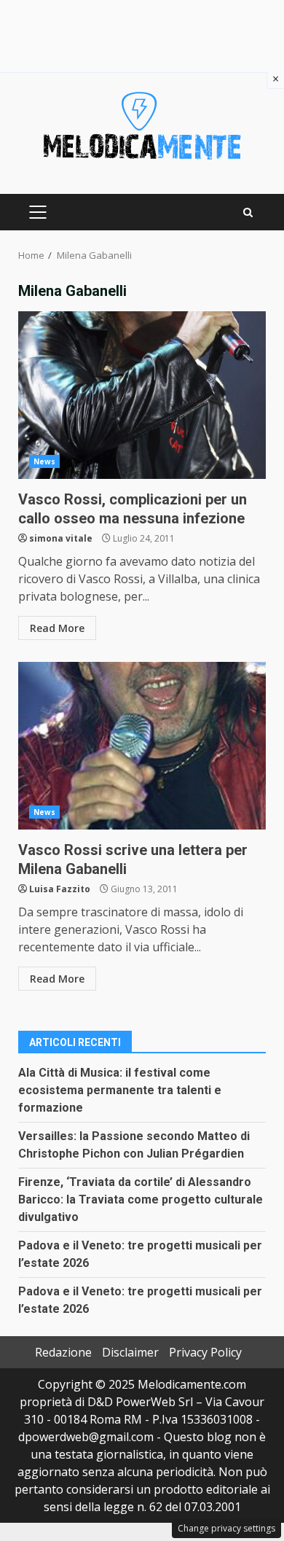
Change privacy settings (226, 1528)
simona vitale (60, 538)
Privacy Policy (205, 1352)
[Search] (248, 212)
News (44, 461)
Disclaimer (130, 1352)
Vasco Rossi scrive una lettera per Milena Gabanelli (142, 746)
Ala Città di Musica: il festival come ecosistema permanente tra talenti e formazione (119, 1090)
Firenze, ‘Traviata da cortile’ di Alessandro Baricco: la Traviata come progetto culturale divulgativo (140, 1199)
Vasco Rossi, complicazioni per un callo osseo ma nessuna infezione (142, 395)
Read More (57, 628)
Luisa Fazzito (59, 889)
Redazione (63, 1352)
